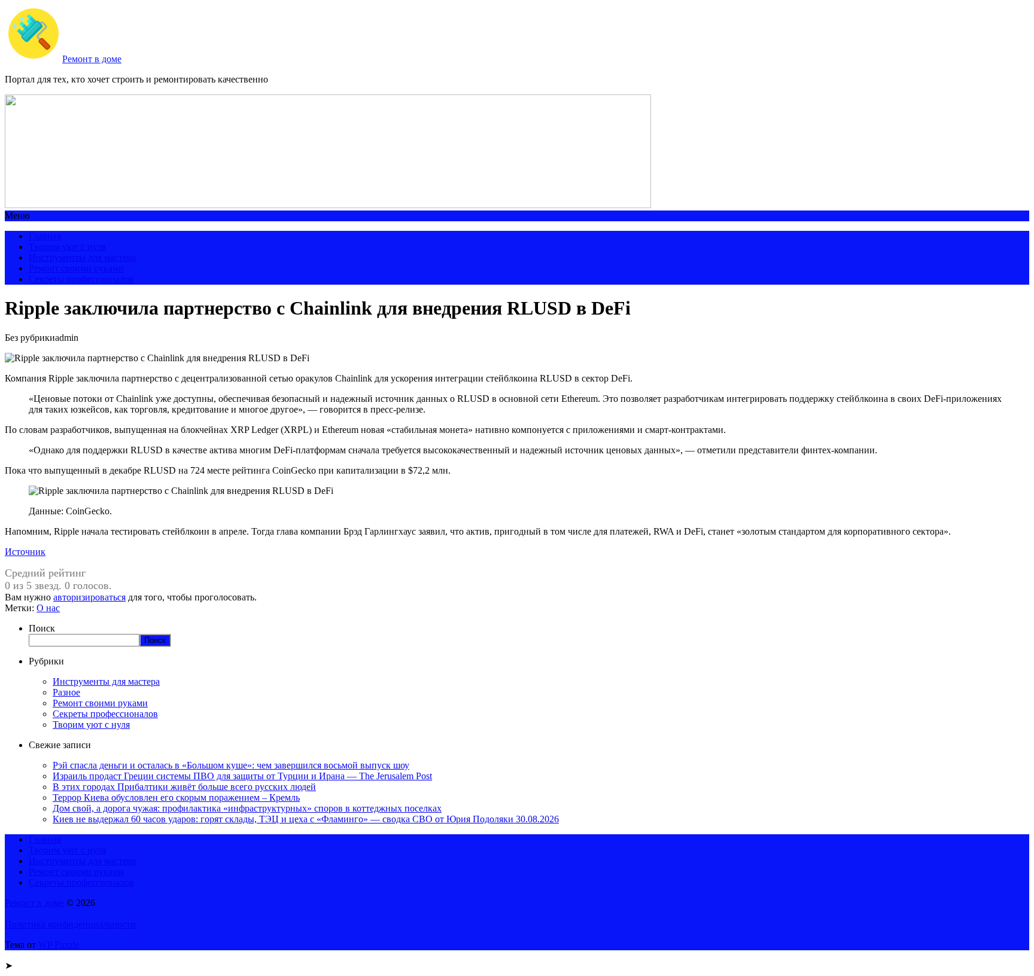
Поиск (42, 628)
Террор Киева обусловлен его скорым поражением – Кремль (176, 797)
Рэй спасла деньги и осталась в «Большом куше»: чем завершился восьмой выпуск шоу (231, 765)
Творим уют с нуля (67, 247)
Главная (45, 236)
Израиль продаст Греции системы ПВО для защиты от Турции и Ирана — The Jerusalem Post (242, 776)
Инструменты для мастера (82, 257)
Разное (66, 692)
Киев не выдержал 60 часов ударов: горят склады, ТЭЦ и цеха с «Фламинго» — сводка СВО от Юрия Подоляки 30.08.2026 (306, 819)
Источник (25, 552)
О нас (48, 608)
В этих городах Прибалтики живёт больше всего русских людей (184, 787)
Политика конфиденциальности (70, 924)
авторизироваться (89, 597)
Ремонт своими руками (76, 268)
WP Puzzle (59, 945)
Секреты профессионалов (81, 279)
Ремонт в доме (91, 59)
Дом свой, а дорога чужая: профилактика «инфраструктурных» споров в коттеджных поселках (247, 808)
